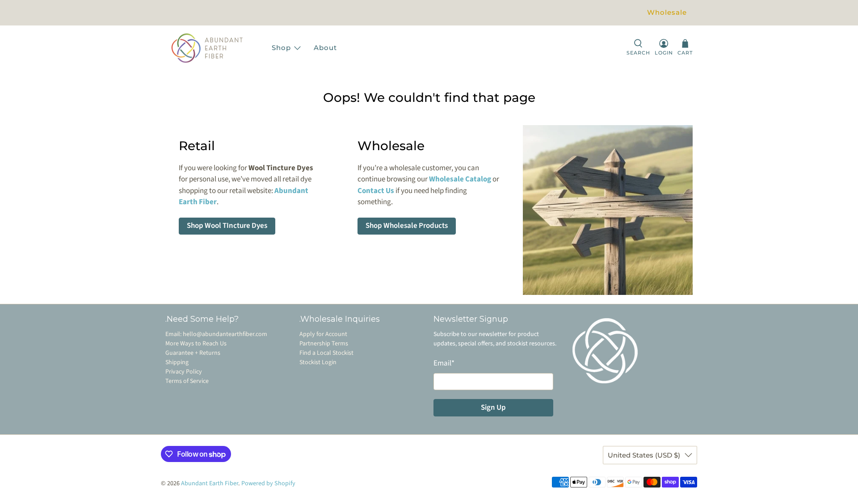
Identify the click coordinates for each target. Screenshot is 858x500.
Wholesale (667, 12)
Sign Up (493, 407)
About (325, 47)
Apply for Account (323, 334)
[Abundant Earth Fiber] (216, 48)
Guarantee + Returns (192, 353)
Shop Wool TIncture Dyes (227, 225)
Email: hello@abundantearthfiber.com (216, 334)
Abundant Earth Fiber (209, 483)
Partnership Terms (323, 343)
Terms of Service (187, 381)
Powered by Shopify (268, 483)
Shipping (177, 362)
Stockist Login (317, 362)
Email (443, 363)
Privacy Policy (183, 371)
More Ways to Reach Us (196, 343)
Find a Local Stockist (326, 353)
